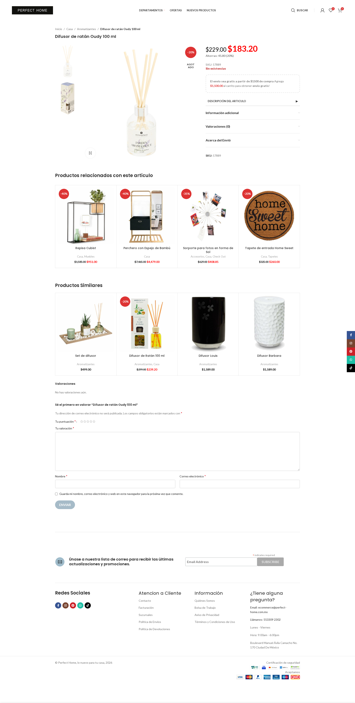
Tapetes (273, 256)
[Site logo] (32, 10)
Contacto (145, 600)
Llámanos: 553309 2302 (265, 619)
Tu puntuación (65, 421)
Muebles (89, 256)
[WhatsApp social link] (80, 605)
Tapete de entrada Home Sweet (269, 248)
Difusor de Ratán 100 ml (147, 356)
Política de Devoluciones (154, 629)
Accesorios (197, 256)
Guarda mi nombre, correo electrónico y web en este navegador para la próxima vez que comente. (121, 493)
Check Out (219, 256)
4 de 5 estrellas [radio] (90, 421)
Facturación (146, 607)
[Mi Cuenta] (322, 10)
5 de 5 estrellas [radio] (94, 421)
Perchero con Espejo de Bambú (146, 248)
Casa (69, 29)
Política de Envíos (150, 622)
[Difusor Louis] (208, 323)
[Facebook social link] (58, 605)
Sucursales (146, 615)
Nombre (61, 476)
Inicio (58, 29)
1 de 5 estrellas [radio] (81, 421)
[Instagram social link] (65, 605)
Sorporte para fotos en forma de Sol (208, 250)
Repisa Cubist (85, 248)
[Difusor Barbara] (269, 323)
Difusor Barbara (269, 356)
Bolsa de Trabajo (205, 607)
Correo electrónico (193, 476)
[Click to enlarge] (90, 153)
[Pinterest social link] (73, 605)
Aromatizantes (86, 29)
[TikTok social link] (88, 605)
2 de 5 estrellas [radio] (84, 421)
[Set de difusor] (85, 323)
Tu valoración (64, 428)
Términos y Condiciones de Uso (215, 622)
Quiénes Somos (205, 600)
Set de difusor (85, 356)
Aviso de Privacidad (207, 615)
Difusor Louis (208, 356)
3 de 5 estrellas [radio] (87, 421)
